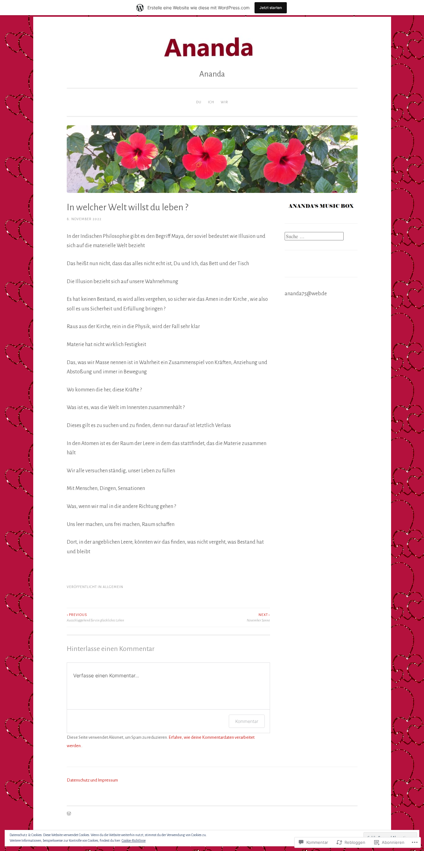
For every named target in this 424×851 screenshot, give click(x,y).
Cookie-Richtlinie (134, 840)
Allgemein (113, 587)
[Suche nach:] (314, 236)
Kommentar (246, 721)
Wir (224, 102)
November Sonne (258, 617)
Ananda (212, 74)
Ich (211, 102)
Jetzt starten (270, 7)
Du (198, 102)
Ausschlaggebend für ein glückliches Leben (95, 617)
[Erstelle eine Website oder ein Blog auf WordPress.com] (69, 814)
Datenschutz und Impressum (92, 780)
